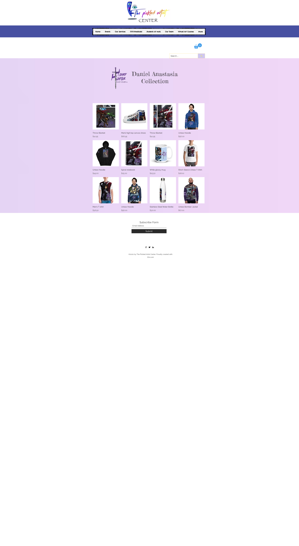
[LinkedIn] (153, 247)
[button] (198, 46)
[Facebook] (146, 247)
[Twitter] (149, 247)
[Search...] (201, 56)
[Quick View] (106, 116)
